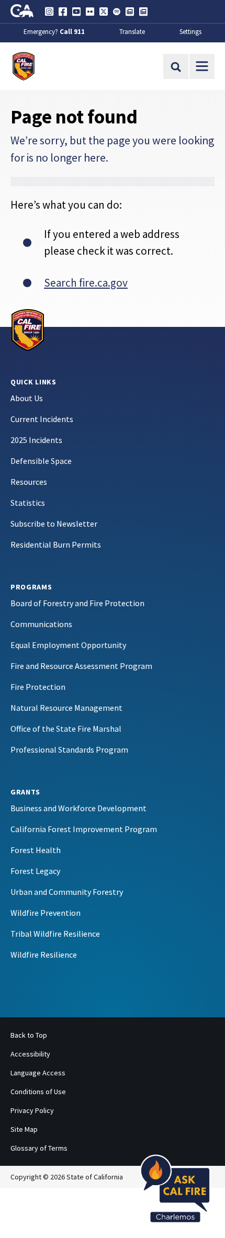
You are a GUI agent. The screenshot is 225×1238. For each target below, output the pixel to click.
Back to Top (28, 1035)
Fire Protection (37, 687)
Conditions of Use (38, 1091)
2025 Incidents (36, 440)
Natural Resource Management (66, 707)
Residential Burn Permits (55, 544)
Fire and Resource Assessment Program (81, 666)
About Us (26, 398)
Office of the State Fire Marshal (65, 728)
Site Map (24, 1129)
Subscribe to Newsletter (53, 523)
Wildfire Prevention (45, 912)
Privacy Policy (32, 1110)
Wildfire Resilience (43, 954)
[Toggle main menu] (202, 66)
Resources (28, 481)
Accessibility (30, 1054)
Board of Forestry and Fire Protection (77, 603)
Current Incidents (41, 419)
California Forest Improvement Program (83, 829)
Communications (41, 624)
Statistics (27, 502)
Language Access (37, 1072)
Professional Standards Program (69, 749)
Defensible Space (41, 461)
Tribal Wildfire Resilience (55, 933)
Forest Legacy (35, 871)
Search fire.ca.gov (86, 283)
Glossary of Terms (39, 1148)
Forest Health (35, 850)
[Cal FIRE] (27, 329)
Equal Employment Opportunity (68, 645)
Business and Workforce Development (78, 808)
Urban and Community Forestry (66, 892)
